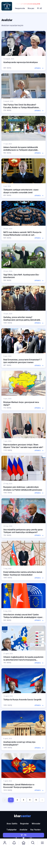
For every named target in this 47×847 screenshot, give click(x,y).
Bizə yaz (31, 8)
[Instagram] (30, 837)
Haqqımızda (20, 8)
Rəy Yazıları (35, 830)
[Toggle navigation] (42, 843)
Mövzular (36, 823)
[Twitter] (23, 837)
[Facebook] (16, 837)
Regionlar (24, 823)
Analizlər (23, 830)
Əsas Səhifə (12, 823)
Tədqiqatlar (12, 830)
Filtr (25, 835)
